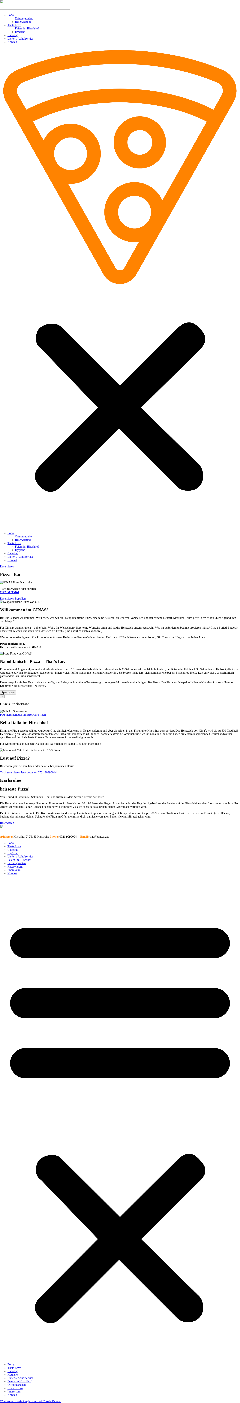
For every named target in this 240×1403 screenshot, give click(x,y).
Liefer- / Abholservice (20, 38)
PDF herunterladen (11, 714)
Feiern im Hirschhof (27, 28)
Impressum (14, 870)
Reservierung (23, 21)
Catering (13, 35)
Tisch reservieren (10, 772)
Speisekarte (8, 692)
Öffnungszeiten (24, 18)
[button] (120, 287)
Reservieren (7, 598)
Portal (11, 15)
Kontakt (12, 42)
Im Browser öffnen (34, 714)
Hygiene (20, 31)
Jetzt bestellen (29, 772)
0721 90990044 (47, 772)
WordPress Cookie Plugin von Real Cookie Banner (30, 1401)
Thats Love (14, 25)
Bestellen (20, 598)
